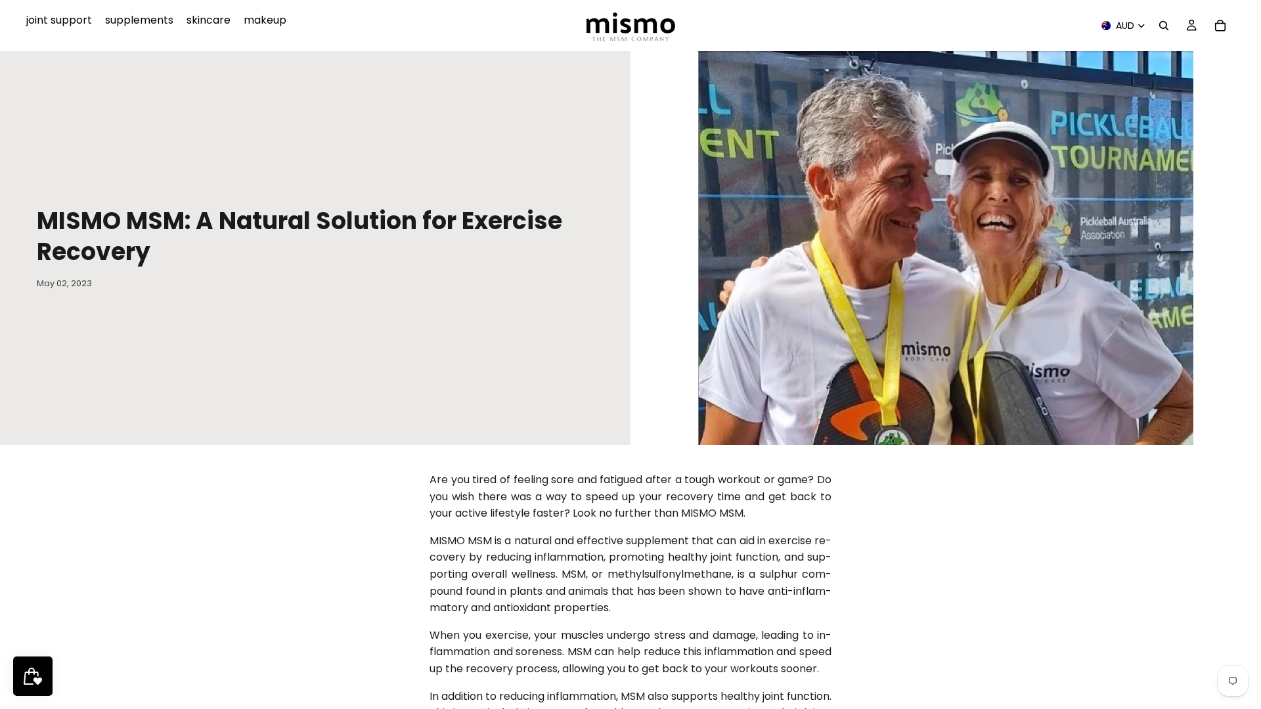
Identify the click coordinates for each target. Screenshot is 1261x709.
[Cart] (1220, 25)
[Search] (1163, 25)
